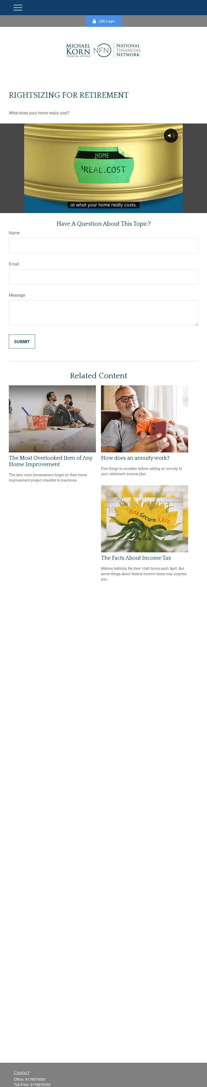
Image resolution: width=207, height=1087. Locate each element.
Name (14, 233)
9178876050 (35, 1079)
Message (17, 295)
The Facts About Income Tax (136, 558)
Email (14, 264)
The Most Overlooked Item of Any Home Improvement (50, 461)
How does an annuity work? (135, 458)
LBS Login (106, 21)
